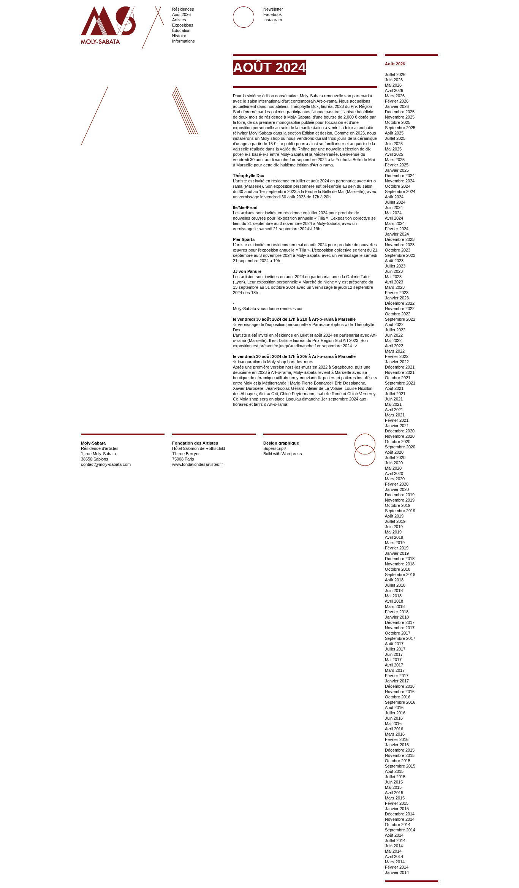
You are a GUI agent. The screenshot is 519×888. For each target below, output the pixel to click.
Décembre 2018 (400, 558)
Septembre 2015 (400, 766)
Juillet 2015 (395, 776)
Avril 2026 (394, 90)
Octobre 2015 (397, 760)
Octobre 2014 (397, 824)
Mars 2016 (395, 734)
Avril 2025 (394, 154)
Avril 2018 (394, 601)
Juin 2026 (394, 80)
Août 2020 (394, 452)
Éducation (181, 30)
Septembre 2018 (400, 574)
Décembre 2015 (400, 750)
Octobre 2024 (397, 186)
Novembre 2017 (400, 627)
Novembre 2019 (400, 500)
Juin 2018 (394, 590)
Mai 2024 (393, 213)
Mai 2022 (393, 340)
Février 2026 (396, 101)
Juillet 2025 (395, 138)
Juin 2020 (394, 463)
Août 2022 (394, 324)
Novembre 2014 (400, 819)
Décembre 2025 (400, 111)
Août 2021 (394, 388)
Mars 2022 (395, 351)
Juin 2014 (394, 846)
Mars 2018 (395, 606)
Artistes (179, 19)
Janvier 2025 (397, 170)
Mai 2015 (393, 787)
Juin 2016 (394, 718)
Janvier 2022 (397, 361)
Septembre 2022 (400, 319)
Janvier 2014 (397, 872)
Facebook (272, 14)
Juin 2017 (394, 654)
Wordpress (292, 453)
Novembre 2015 (400, 755)
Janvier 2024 (397, 234)
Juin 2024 (394, 207)
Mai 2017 (393, 659)
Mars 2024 (395, 223)
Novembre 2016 (400, 691)
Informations (183, 41)
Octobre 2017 (397, 633)
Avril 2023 (394, 282)
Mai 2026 (393, 85)
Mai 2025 (393, 149)
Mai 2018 (393, 596)
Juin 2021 (394, 399)
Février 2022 (396, 356)
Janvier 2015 (397, 808)
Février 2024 (396, 228)
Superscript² (274, 448)
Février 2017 (396, 675)
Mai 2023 (393, 276)
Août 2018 (394, 580)
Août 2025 (394, 133)
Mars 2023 (395, 287)
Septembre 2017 (400, 638)
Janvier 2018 (397, 617)
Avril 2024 (394, 218)
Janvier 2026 (397, 106)
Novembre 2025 (400, 117)
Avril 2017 (394, 665)
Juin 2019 (394, 526)
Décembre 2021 (400, 367)
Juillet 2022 (395, 330)
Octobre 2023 (397, 250)
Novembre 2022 (400, 308)
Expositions (182, 25)
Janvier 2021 (397, 425)
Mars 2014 (395, 862)
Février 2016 (396, 739)
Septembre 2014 (400, 830)
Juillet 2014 (395, 840)
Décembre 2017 (400, 622)
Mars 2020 (395, 478)
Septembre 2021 (400, 383)
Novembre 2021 (400, 372)
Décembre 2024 (400, 175)
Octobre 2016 (397, 697)
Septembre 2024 (400, 191)
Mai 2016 (393, 723)
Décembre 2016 (400, 686)
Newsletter (273, 9)
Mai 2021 (393, 404)
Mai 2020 (393, 468)
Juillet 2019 (395, 521)
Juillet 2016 (395, 713)
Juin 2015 (394, 782)
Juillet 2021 (395, 393)
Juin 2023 (394, 271)
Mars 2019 (395, 542)
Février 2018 (396, 611)
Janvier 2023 (397, 298)
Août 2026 (181, 14)
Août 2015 (394, 771)
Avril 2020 (394, 473)
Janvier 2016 (397, 744)
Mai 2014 (393, 851)
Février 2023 (396, 292)
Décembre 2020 (400, 431)
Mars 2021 (395, 415)
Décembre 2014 (400, 814)
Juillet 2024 (395, 202)
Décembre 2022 (400, 303)
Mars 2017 (395, 670)
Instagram (272, 19)
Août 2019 (394, 516)
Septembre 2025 (400, 127)
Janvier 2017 (397, 681)
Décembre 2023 (400, 239)
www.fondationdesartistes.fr (197, 464)
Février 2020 (396, 484)
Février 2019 (396, 548)
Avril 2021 (394, 409)
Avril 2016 (394, 729)
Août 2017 (394, 643)
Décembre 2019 (400, 494)
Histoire (179, 35)
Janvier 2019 (397, 553)
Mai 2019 (393, 532)
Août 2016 (394, 707)
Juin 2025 (394, 143)
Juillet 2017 (395, 649)
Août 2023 (394, 260)
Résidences (183, 9)
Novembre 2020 (400, 436)
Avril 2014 (394, 856)
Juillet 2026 (395, 74)
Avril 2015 (394, 792)
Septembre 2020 (400, 447)
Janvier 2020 (397, 489)
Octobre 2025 (397, 122)
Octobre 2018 (397, 569)
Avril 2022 (394, 345)
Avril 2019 (394, 537)
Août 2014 (394, 835)
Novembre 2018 (400, 564)
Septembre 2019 (400, 510)
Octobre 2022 (397, 314)
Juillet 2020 (395, 457)
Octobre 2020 (397, 441)
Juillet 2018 (395, 585)
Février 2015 (396, 803)
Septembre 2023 (400, 255)
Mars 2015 (395, 798)
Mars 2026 (395, 95)
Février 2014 (396, 867)
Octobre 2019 (397, 505)
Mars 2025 (395, 159)
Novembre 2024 (400, 181)
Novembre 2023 (400, 244)
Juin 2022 (394, 335)
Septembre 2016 (400, 702)
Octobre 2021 (397, 377)
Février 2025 (396, 165)
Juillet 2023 (395, 266)
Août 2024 (394, 197)
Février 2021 (396, 420)
